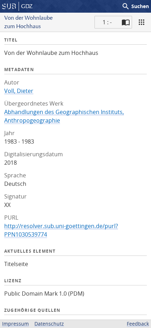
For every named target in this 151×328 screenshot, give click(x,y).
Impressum (15, 323)
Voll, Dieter (18, 91)
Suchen (135, 6)
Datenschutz (49, 323)
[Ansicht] (141, 22)
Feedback (138, 323)
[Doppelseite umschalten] (125, 22)
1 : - (107, 22)
